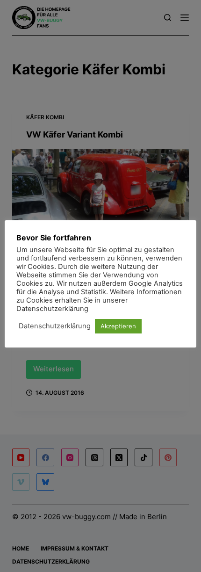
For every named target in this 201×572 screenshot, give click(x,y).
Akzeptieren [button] (118, 326)
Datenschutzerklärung (55, 326)
